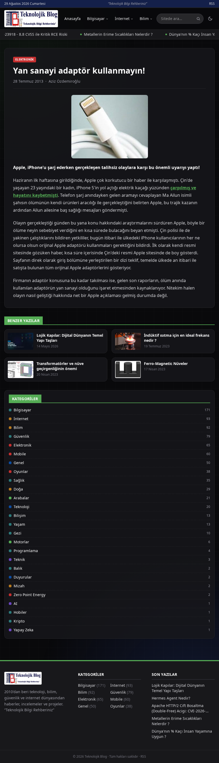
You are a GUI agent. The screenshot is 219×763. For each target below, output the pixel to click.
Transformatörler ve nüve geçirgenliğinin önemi (60, 366)
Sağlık (19, 480)
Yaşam (19, 524)
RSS (212, 4)
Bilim (144, 18)
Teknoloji (21, 506)
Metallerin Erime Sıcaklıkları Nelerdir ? (109, 34)
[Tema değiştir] (210, 18)
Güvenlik (21, 436)
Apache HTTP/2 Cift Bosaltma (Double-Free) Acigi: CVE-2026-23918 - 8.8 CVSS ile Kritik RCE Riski (183, 708)
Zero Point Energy (29, 594)
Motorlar (21, 541)
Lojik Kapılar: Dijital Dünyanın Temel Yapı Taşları (178, 688)
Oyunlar (21, 471)
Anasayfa (72, 18)
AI (15, 603)
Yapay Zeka (23, 629)
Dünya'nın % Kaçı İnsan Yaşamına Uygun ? (182, 734)
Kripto (19, 621)
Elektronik (24, 59)
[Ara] (198, 19)
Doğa (18, 489)
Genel (19, 462)
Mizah (19, 585)
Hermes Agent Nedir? (171, 698)
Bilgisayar (96, 18)
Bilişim (20, 515)
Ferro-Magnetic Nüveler (166, 363)
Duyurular (23, 577)
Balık (18, 568)
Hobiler (20, 612)
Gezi (17, 533)
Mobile (20, 453)
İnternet (122, 18)
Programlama (26, 550)
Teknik (19, 559)
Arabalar (21, 497)
